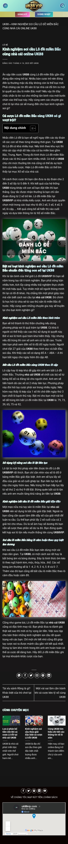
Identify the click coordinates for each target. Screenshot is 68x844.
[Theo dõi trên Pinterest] (34, 790)
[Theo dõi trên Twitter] (28, 790)
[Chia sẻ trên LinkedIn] (49, 675)
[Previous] (3, 740)
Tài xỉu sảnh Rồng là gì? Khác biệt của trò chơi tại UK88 (16, 692)
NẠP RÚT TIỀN (35, 797)
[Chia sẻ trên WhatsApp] (19, 675)
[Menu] (5, 6)
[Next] (65, 740)
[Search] (62, 6)
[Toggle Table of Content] (31, 128)
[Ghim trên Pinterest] (43, 675)
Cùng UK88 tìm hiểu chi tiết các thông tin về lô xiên (56, 733)
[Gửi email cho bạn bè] (37, 675)
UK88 (5, 24)
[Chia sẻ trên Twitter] (31, 675)
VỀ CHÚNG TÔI (18, 797)
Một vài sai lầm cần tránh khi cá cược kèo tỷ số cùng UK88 (50, 692)
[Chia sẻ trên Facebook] (25, 675)
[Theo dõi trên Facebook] (23, 790)
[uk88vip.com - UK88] (34, 6)
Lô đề (5, 45)
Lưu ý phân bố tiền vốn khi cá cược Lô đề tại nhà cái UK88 (9, 733)
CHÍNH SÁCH (50, 797)
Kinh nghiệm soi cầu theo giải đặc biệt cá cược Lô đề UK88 (33, 733)
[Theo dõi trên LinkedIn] (39, 790)
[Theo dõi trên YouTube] (44, 790)
